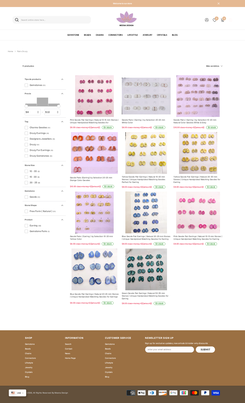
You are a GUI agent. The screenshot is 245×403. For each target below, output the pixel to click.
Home (10, 51)
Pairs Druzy (22, 51)
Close (218, 3)
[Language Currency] (230, 20)
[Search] (51, 20)
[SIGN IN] (207, 20)
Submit (205, 349)
